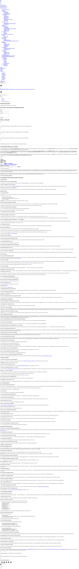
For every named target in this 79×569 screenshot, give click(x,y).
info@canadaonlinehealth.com (16, 186)
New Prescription (10, 89)
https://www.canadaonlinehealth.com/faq (29, 549)
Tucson (3, 79)
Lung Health (4, 38)
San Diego (3, 75)
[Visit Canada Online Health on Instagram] (0, 3)
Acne (5, 59)
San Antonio (4, 77)
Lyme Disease (6, 36)
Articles (1, 69)
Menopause (5, 65)
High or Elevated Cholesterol (8, 19)
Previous (2, 563)
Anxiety (5, 43)
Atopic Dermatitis (6, 63)
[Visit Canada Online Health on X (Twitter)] (6, 164)
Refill (1, 67)
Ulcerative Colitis (6, 30)
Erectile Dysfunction (7, 49)
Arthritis (3, 10)
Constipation (6, 26)
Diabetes (3, 25)
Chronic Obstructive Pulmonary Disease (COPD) (11, 40)
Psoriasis (5, 61)
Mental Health (4, 42)
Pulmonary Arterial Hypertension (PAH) (8, 56)
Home (3, 98)
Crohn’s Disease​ (6, 27)
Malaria (3, 41)
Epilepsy (5, 51)
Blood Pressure (6, 17)
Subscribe (19, 166)
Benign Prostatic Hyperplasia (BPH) (9, 48)
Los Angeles (4, 74)
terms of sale (9, 287)
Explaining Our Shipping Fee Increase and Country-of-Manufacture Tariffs (57, 549)
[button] (39, 551)
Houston (3, 76)
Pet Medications (29, 89)
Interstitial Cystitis (6, 29)
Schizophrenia (6, 46)
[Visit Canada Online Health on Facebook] (0, 2)
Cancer (3, 21)
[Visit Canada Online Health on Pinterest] (0, 4)
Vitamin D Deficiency (7, 13)
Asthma (5, 39)
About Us (1, 68)
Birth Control (6, 64)
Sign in (6, 6)
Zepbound (5, 58)
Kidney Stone (4, 37)
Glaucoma (5, 33)
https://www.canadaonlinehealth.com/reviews (45, 355)
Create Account (2, 6)
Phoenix (3, 78)
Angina (5, 15)
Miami (3, 73)
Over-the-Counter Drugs (5, 9)
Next (4, 563)
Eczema (5, 60)
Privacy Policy (17, 258)
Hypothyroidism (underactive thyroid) (7, 34)
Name (1, 109)
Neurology (3, 50)
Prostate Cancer (6, 24)
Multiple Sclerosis (6, 52)
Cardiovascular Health (5, 14)
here (18, 203)
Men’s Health (4, 47)
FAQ (1, 70)
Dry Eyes (5, 32)
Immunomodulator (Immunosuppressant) (10, 23)
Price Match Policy (14, 233)
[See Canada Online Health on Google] (11, 164)
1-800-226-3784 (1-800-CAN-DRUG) (23, 365)
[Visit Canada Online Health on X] (0, 1)
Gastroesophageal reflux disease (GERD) (10, 28)
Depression (5, 45)
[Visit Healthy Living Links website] (2, 164)
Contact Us (2, 71)
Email (1, 111)
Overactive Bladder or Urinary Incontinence (8, 55)
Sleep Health (4, 57)
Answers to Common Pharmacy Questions (6, 175)
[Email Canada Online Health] (0, 0)
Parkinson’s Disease (7, 53)
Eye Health (3, 31)
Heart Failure (6, 20)
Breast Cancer (6, 22)
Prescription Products (3, 89)
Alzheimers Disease (7, 44)
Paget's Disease (6, 12)
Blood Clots (5, 18)
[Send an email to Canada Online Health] (5, 164)
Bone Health (4, 11)
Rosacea (5, 62)
